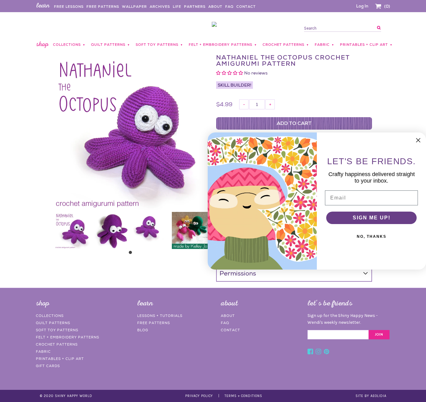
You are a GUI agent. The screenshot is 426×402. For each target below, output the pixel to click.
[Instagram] (318, 352)
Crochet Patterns (57, 344)
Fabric (43, 351)
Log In (362, 6)
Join (379, 334)
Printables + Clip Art (60, 359)
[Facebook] (310, 352)
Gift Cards (48, 366)
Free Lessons (69, 6)
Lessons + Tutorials (159, 315)
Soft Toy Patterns (57, 330)
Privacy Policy (199, 396)
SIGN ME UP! (371, 217)
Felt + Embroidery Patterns (67, 337)
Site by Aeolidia (371, 396)
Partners (195, 6)
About (215, 6)
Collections (50, 315)
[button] (230, 73)
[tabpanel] (73, 230)
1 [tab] (132, 254)
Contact (246, 6)
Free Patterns (102, 6)
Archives (160, 6)
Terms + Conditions (243, 396)
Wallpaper (134, 6)
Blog (142, 330)
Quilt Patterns (53, 323)
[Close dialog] (418, 140)
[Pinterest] (326, 352)
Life (177, 6)
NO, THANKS (371, 236)
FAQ (229, 6)
